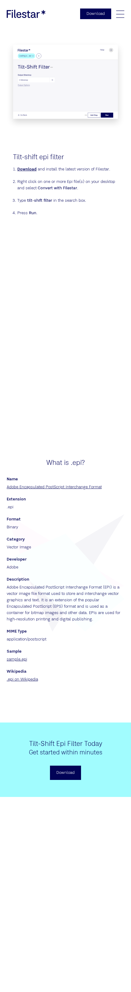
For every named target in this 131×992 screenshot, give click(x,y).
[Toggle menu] (120, 14)
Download (27, 169)
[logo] (26, 14)
